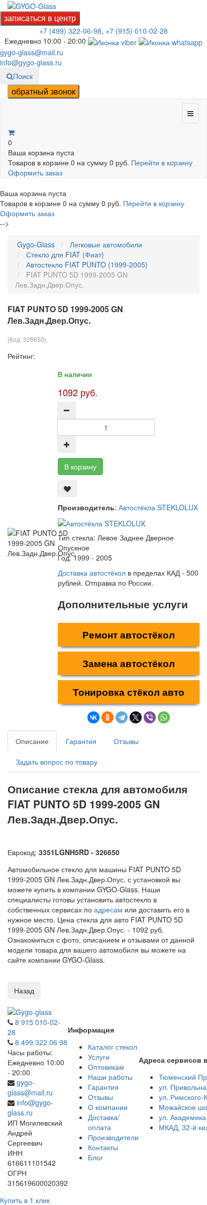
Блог (95, 1157)
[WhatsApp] (164, 717)
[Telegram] (122, 717)
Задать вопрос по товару (56, 762)
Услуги (99, 1057)
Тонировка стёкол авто (128, 692)
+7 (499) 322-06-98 (70, 31)
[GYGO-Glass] (32, 5)
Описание (32, 741)
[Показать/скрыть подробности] (11, 132)
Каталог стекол (112, 1047)
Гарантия (81, 741)
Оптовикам (106, 1067)
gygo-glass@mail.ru (31, 52)
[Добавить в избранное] (67, 488)
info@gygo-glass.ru (31, 62)
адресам (108, 909)
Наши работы (110, 1077)
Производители (113, 1137)
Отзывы (126, 741)
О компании (108, 1107)
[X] (136, 717)
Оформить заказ (35, 172)
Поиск (23, 76)
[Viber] (150, 717)
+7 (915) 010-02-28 (137, 31)
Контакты (103, 1147)
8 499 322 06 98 (41, 1042)
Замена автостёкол (128, 663)
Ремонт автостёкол (128, 634)
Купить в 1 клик (25, 1200)
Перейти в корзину (161, 162)
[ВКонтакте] (93, 717)
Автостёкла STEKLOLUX (158, 507)
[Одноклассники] (107, 717)
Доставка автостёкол (92, 573)
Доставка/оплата (104, 1122)
